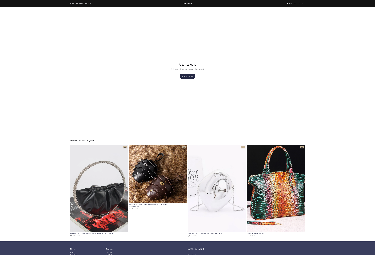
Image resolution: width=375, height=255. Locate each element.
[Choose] (125, 229)
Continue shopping (187, 76)
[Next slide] (125, 188)
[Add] (243, 229)
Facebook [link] (109, 252)
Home (72, 252)
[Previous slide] (73, 188)
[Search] (295, 3)
